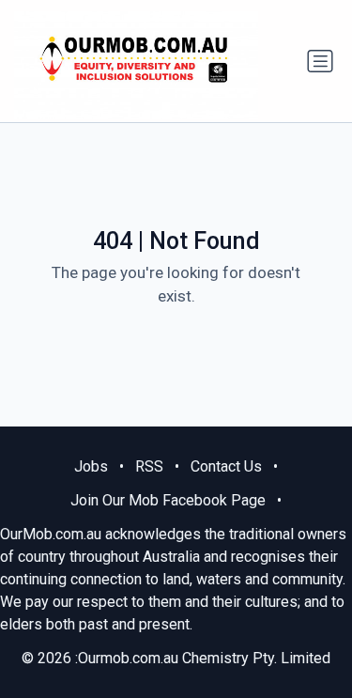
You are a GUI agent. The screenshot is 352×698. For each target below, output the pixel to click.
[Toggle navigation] (320, 61)
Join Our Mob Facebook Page (168, 500)
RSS (149, 466)
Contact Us (226, 466)
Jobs (91, 466)
